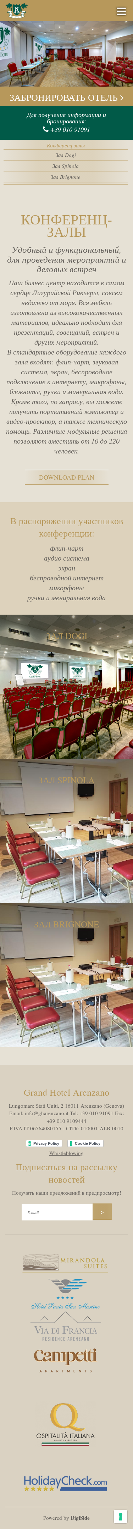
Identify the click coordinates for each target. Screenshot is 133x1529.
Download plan (66, 477)
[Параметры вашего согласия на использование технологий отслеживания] (120, 1516)
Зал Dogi (66, 154)
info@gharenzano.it (46, 1113)
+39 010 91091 (70, 129)
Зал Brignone (66, 176)
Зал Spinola (65, 165)
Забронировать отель (65, 97)
